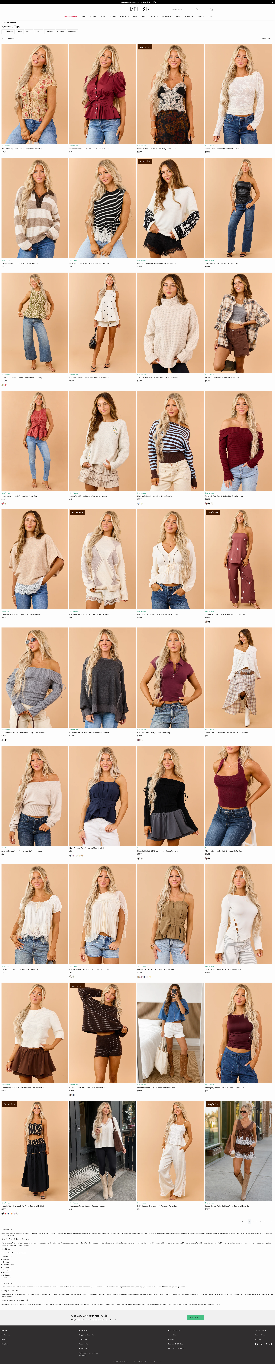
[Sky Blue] (138, 503)
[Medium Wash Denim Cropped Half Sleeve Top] (170, 1033)
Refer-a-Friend (260, 1335)
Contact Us (172, 1335)
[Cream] (212, 503)
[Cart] (211, 9)
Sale (210, 16)
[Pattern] (52, 32)
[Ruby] (5, 385)
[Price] (30, 32)
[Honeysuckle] (141, 503)
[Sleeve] (63, 32)
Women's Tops (11, 22)
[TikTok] (267, 1344)
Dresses (113, 16)
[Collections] (12, 32)
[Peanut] (82, 855)
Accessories (189, 16)
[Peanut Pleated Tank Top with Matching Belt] (170, 914)
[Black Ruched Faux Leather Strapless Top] (238, 208)
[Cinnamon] (206, 621)
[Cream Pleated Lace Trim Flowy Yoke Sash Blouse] (102, 914)
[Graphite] (3, 740)
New (84, 16)
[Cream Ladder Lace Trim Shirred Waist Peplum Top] (170, 559)
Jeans (144, 16)
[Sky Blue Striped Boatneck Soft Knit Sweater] (170, 441)
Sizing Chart (83, 1339)
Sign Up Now (195, 1317)
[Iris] (14, 1213)
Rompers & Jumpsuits (128, 16)
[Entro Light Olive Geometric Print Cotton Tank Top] (35, 323)
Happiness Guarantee (87, 1335)
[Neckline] (75, 32)
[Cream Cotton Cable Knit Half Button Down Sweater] (238, 677)
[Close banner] (273, 2)
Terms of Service (149, 1361)
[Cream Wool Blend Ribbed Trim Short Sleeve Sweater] (35, 1033)
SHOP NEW (151, 2)
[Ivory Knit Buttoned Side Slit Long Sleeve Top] (238, 914)
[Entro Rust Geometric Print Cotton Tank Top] (35, 441)
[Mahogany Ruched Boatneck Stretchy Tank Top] (238, 1033)
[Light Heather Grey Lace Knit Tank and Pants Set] (170, 1151)
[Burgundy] (206, 503)
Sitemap (258, 1339)
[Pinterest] (271, 1344)
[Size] (21, 32)
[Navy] (70, 855)
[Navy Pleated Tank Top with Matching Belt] (102, 796)
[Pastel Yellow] (79, 855)
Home (3, 22)
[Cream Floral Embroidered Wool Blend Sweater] (102, 441)
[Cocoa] (70, 1095)
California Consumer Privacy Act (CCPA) (89, 1354)
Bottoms (154, 16)
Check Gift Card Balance (176, 1348)
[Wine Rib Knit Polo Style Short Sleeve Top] (170, 677)
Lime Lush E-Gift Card (175, 1344)
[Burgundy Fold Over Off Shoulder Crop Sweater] (238, 441)
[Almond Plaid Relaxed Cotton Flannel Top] (238, 323)
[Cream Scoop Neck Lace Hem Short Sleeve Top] (35, 914)
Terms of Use (83, 1344)
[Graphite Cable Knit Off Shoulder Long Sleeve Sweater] (35, 677)
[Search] (196, 9)
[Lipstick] (5, 1213)
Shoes (177, 16)
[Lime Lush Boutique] (137, 9)
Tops (103, 16)
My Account (6, 1335)
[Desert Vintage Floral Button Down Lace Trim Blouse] (35, 94)
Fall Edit (93, 16)
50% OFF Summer (70, 16)
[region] (137, 2)
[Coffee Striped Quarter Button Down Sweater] (35, 208)
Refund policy (158, 1361)
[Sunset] (11, 1213)
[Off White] (76, 855)
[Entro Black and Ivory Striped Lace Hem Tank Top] (102, 208)
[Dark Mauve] (73, 855)
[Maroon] (206, 858)
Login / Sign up (177, 9)
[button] (35, 141)
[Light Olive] (3, 385)
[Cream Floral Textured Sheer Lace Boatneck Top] (238, 94)
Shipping (5, 1344)
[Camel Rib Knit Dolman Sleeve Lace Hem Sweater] (35, 559)
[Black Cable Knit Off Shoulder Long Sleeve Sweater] (170, 796)
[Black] (209, 503)
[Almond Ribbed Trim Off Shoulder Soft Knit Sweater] (35, 796)
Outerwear (166, 16)
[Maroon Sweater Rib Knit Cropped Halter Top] (238, 796)
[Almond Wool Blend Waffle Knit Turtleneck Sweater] (170, 323)
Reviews (171, 1339)
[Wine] (138, 740)
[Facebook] (257, 1344)
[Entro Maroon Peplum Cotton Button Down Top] (102, 94)
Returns (4, 1339)
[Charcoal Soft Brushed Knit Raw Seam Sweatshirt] (102, 677)
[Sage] (73, 976)
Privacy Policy (84, 1348)
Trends (201, 16)
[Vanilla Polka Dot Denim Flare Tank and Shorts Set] (102, 323)
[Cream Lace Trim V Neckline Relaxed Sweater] (102, 1151)
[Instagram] (262, 1344)
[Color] (40, 32)
